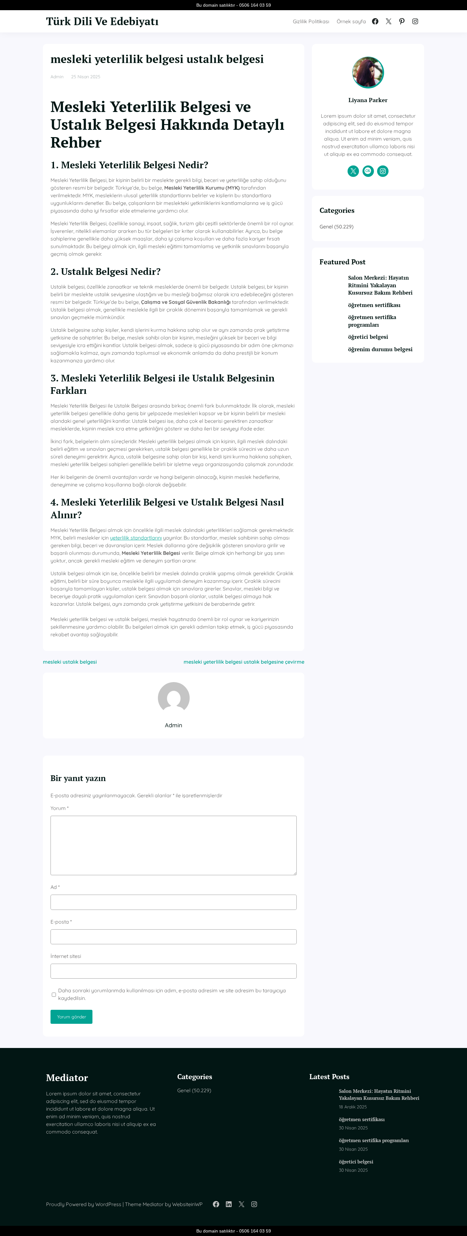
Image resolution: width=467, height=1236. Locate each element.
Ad (55, 887)
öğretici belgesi (368, 336)
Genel (326, 226)
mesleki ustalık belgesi (70, 662)
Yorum (60, 808)
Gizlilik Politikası (311, 21)
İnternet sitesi (66, 956)
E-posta (61, 921)
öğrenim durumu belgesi (380, 349)
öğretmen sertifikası (374, 305)
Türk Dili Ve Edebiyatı (102, 21)
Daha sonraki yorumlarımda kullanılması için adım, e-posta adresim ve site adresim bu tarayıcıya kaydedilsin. (172, 994)
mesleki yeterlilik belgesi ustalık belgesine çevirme (244, 662)
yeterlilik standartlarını (136, 537)
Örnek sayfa (351, 21)
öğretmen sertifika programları (372, 321)
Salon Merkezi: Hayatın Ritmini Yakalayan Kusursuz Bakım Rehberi (380, 285)
